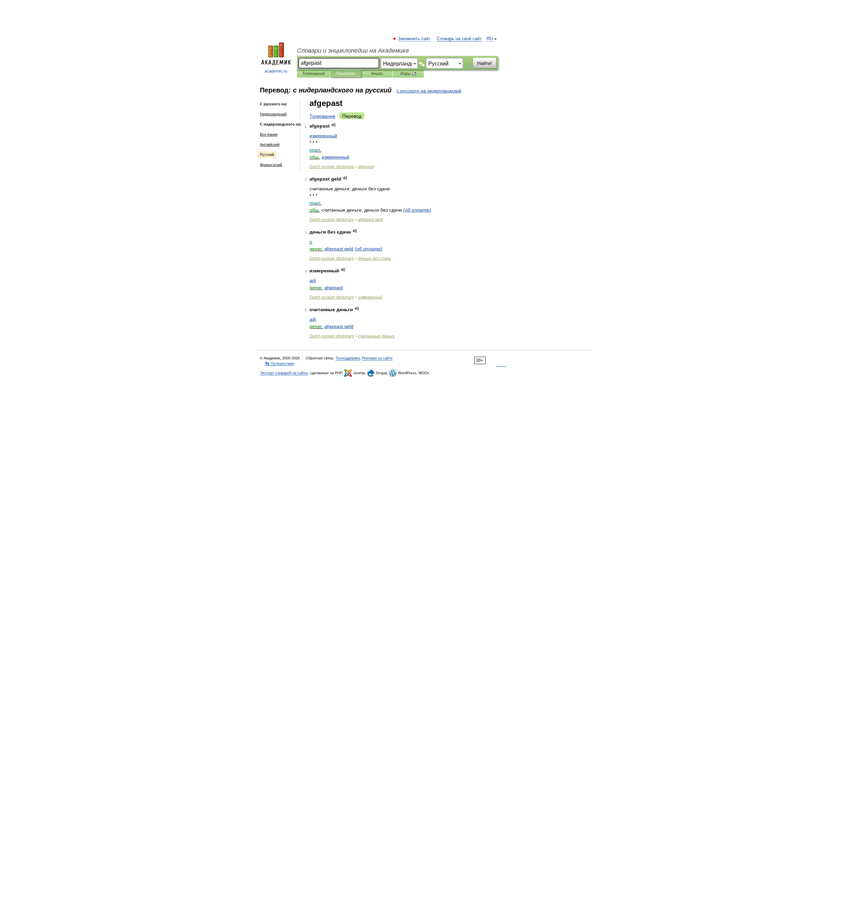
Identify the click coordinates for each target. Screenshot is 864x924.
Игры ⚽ (408, 73)
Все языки (268, 134)
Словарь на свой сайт (459, 38)
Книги (377, 73)
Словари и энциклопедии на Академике (353, 50)
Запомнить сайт (414, 38)
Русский (267, 155)
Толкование (322, 116)
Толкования (313, 73)
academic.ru (276, 71)
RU (490, 38)
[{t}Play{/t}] (333, 125)
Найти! (484, 63)
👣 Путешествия (279, 363)
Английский (269, 144)
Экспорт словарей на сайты (284, 373)
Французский (271, 165)
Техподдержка (347, 358)
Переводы (346, 73)
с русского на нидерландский (429, 90)
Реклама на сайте (377, 358)
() (417, 210)
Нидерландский (273, 114)
